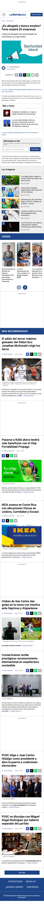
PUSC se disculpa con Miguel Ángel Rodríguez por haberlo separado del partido (20, 820)
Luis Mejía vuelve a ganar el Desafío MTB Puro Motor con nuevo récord (31, 178)
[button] (36, 14)
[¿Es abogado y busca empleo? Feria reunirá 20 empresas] (22, 52)
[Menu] (4, 14)
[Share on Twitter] (24, 75)
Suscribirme (35, 149)
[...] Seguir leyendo (28, 395)
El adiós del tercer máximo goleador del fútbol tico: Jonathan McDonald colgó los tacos (21, 344)
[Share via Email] (32, 75)
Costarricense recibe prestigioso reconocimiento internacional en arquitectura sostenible (20, 660)
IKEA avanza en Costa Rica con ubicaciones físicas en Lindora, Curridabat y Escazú (20, 508)
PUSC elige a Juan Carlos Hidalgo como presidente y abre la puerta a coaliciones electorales (20, 760)
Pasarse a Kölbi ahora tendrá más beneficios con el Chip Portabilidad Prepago (20, 443)
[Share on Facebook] (20, 75)
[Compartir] (37, 75)
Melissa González (9, 451)
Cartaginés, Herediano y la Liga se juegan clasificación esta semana (24, 113)
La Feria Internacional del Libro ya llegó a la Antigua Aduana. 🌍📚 (23, 273)
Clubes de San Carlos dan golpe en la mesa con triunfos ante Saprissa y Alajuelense (21, 605)
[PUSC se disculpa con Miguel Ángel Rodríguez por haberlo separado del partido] (22, 844)
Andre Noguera (8, 354)
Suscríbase (33, 887)
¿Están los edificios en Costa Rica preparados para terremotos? (31, 213)
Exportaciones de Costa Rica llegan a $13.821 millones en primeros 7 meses (31, 202)
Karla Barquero (15, 67)
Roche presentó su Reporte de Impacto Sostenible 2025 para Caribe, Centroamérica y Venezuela (8, 275)
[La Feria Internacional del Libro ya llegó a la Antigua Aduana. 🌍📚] (23, 254)
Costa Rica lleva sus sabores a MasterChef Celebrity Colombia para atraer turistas (31, 225)
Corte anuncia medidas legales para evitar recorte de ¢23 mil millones (31, 190)
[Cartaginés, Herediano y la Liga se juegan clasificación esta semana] (6, 113)
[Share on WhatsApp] (28, 75)
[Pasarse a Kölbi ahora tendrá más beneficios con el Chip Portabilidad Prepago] (22, 471)
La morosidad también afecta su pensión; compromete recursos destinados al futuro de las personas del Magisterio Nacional (25, 123)
